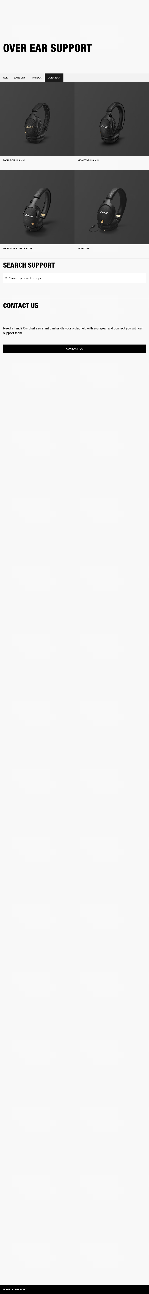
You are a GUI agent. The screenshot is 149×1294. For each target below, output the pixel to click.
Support (109, 17)
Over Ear (54, 77)
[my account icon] (127, 18)
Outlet (130, 8)
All (5, 77)
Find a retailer (113, 8)
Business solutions (72, 8)
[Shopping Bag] (133, 18)
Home (6, 1289)
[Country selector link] (139, 8)
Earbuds (20, 77)
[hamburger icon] (139, 18)
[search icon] (120, 18)
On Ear (37, 77)
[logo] (15, 15)
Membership (94, 8)
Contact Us (74, 348)
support (20, 1289)
